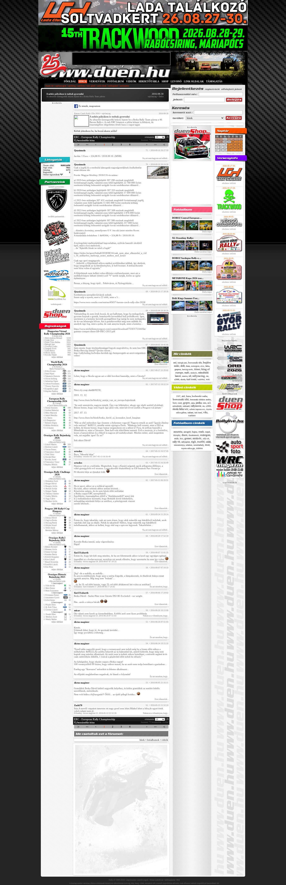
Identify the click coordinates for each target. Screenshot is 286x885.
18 (221, 142)
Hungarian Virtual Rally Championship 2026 (57, 332)
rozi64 (201, 441)
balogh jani (182, 363)
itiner (197, 369)
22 (237, 142)
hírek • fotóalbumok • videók (154, 740)
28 (233, 144)
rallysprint (185, 442)
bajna (194, 431)
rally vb (176, 441)
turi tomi (191, 379)
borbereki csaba (199, 396)
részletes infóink (229, 183)
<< (87, 144)
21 (233, 142)
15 (237, 139)
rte (207, 376)
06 (240, 147)
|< (78, 144)
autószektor (124, 86)
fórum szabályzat (156, 880)
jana (193, 403)
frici (181, 439)
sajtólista (81, 86)
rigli (193, 441)
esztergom (195, 366)
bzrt (174, 403)
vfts (205, 412)
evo (202, 366)
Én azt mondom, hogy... (159, 587)
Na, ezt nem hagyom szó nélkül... (155, 158)
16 (240, 139)
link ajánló (90, 86)
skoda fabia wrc (180, 409)
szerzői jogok (142, 880)
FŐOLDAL (70, 81)
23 (240, 142)
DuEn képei (207, 232)
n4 (190, 376)
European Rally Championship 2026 (57, 399)
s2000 (176, 379)
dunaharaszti (194, 435)
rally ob (206, 439)
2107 (178, 396)
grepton (178, 369)
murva (184, 376)
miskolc (194, 373)
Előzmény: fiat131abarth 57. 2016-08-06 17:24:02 (94, 587)
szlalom (189, 445)
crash (180, 403)
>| (164, 144)
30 (240, 144)
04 (233, 147)
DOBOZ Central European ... (187, 218)
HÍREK (83, 81)
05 (237, 147)
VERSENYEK (97, 81)
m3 (209, 403)
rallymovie (196, 405)
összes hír (49, 86)
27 (229, 144)
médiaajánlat (170, 880)
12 (237, 150)
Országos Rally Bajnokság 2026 (57, 436)
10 (217, 139)
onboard (186, 406)
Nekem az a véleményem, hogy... (156, 616)
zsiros (199, 448)
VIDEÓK (131, 81)
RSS (178, 880)
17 (217, 142)
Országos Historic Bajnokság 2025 (57, 575)
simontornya (179, 445)
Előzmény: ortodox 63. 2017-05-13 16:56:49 (92, 457)
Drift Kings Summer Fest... (185, 298)
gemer (187, 438)
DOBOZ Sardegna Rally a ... (186, 258)
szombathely (198, 445)
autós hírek (101, 86)
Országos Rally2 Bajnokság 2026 (57, 538)
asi (174, 362)
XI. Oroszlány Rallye (182, 238)
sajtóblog (72, 86)
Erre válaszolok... (162, 364)
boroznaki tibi (195, 362)
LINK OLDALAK (194, 81)
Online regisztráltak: (51, 174)
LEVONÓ (176, 81)
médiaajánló (113, 86)
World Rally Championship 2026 (57, 363)
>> (155, 144)
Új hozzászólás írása (84, 140)
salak (208, 441)
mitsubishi (177, 406)
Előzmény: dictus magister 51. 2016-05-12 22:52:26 (95, 713)
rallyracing (198, 375)
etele (176, 438)
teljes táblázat (57, 357)
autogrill (187, 432)
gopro (186, 402)
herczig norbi (187, 369)
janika (199, 402)
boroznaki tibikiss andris (200, 399)
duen (188, 366)
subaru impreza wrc (197, 409)
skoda (182, 379)
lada (204, 403)
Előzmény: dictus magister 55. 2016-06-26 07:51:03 (95, 616)
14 (233, 139)
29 (237, 144)
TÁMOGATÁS (214, 81)
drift (182, 365)
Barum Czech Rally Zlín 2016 (87, 113)
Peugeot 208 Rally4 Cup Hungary (57, 509)
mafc (186, 372)
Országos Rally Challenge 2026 (57, 473)
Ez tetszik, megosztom (89, 106)
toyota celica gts (188, 448)
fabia (207, 366)
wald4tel (201, 380)
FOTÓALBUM (115, 81)
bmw (188, 396)
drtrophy (176, 435)
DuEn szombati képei (203, 252)
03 (229, 147)
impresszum (131, 880)
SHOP (165, 81)
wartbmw (192, 416)
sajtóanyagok (60, 86)
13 (229, 139)
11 (221, 139)
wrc (208, 379)
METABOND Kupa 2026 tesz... (188, 278)
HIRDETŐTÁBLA (149, 81)
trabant (190, 412)
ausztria (178, 431)
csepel (207, 432)
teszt (207, 444)
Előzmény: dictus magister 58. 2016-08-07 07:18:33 (95, 562)
